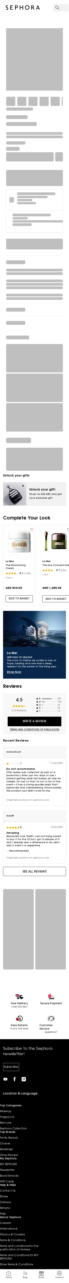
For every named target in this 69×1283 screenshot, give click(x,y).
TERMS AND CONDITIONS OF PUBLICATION (34, 730)
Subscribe (11, 1067)
